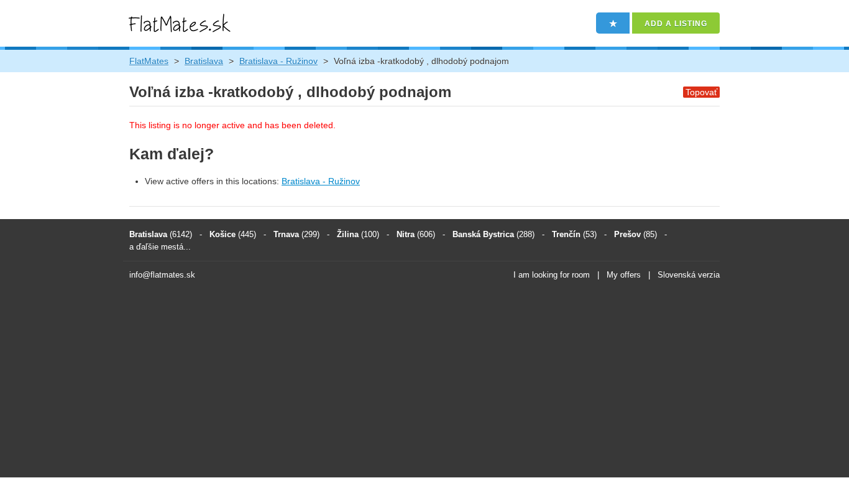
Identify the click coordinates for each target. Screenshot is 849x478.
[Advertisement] (424, 381)
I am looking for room (551, 274)
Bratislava (204, 61)
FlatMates (148, 61)
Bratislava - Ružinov (278, 61)
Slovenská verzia (689, 274)
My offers (624, 274)
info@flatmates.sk (162, 274)
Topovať (701, 92)
